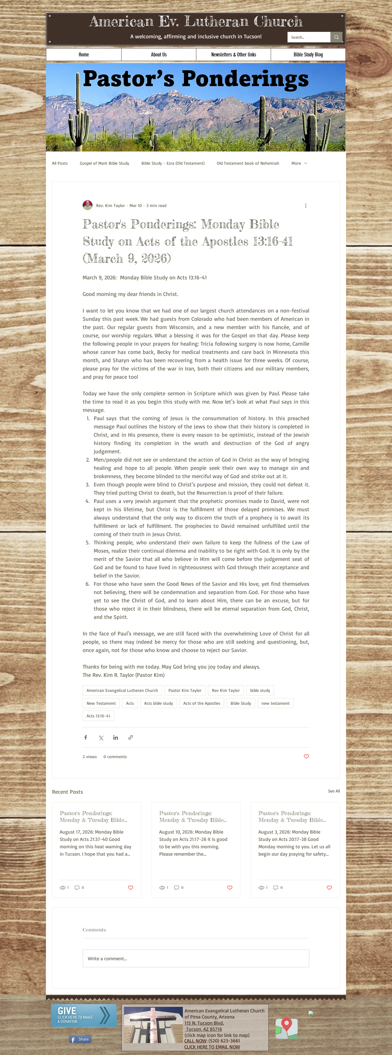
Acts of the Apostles (201, 703)
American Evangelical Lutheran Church (122, 690)
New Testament (101, 703)
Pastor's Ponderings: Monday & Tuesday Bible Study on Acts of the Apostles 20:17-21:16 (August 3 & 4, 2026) (293, 816)
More (296, 163)
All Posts (60, 163)
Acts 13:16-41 (98, 715)
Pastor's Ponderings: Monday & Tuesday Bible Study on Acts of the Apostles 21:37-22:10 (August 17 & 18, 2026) (95, 816)
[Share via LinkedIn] (116, 737)
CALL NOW (195, 1041)
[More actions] (305, 205)
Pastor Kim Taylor (185, 690)
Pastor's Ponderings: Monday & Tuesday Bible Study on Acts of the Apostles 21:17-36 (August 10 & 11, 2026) (195, 816)
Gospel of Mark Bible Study (104, 163)
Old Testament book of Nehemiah (248, 163)
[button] (158, 54)
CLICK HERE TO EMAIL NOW (212, 1047)
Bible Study (241, 703)
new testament (276, 703)
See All (334, 790)
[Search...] (336, 37)
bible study (260, 690)
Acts (130, 703)
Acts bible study (158, 703)
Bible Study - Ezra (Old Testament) (173, 163)
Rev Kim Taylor (226, 690)
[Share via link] (131, 737)
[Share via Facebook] (86, 737)
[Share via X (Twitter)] (101, 737)
